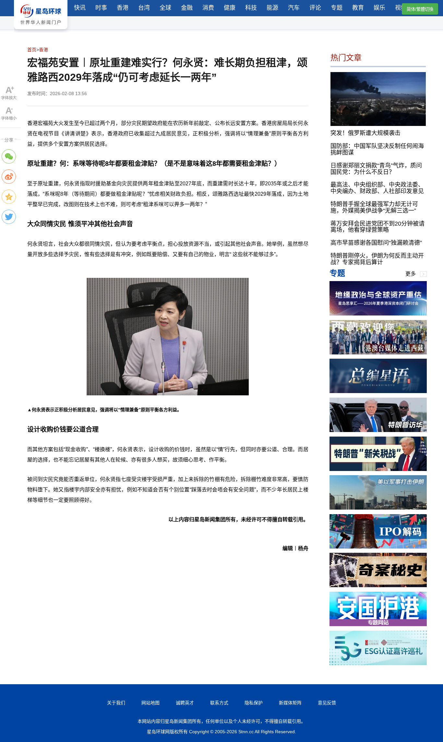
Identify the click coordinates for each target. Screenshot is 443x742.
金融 (187, 8)
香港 (122, 8)
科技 (251, 8)
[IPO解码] (378, 547)
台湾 (144, 8)
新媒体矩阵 (290, 702)
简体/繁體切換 (420, 9)
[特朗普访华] (378, 430)
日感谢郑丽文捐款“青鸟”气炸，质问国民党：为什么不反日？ (376, 168)
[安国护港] (378, 624)
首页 (31, 49)
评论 (315, 8)
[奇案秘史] (378, 585)
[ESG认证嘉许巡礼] (378, 663)
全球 (165, 8)
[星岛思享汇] (378, 313)
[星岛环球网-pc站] (40, 30)
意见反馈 (327, 702)
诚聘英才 (185, 702)
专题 (336, 8)
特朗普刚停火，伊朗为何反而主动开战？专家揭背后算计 (377, 259)
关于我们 (116, 702)
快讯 (80, 8)
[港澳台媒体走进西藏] (378, 352)
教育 (358, 8)
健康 (229, 8)
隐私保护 (254, 702)
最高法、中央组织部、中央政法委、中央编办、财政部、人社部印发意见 (377, 187)
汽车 (294, 8)
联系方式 (219, 702)
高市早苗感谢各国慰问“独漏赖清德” (376, 243)
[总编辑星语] (378, 391)
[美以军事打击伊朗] (378, 508)
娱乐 (379, 8)
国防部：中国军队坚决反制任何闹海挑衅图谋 (377, 149)
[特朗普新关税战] (378, 469)
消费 (208, 8)
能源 (272, 8)
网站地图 (150, 702)
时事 (101, 8)
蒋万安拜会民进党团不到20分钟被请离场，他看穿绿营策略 (377, 226)
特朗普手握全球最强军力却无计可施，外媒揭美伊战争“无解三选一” (374, 207)
